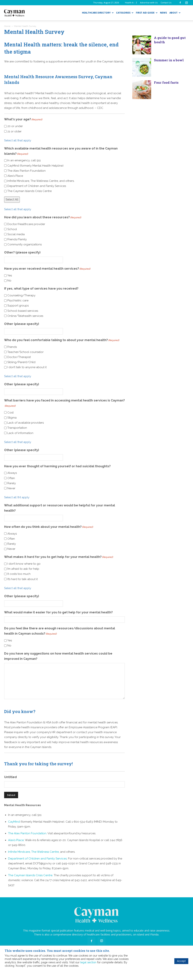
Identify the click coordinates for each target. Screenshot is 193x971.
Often (11, 478)
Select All (12, 199)
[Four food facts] (141, 89)
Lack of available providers (25, 422)
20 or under (15, 126)
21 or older (14, 131)
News (163, 12)
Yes (9, 275)
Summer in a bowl (169, 60)
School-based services (22, 311)
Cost (10, 412)
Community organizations (24, 244)
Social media (16, 234)
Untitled (10, 777)
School (12, 229)
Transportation (17, 427)
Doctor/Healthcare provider (26, 224)
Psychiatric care (17, 300)
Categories (123, 12)
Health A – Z (131, 2)
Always (12, 473)
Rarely (11, 483)
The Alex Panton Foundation (26, 170)
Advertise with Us (149, 2)
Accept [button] (181, 961)
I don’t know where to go (24, 563)
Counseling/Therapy (21, 295)
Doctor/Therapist (19, 357)
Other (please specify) (21, 324)
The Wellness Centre (45, 851)
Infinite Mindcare (19, 851)
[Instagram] (186, 2)
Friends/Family (17, 239)
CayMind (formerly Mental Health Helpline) (35, 165)
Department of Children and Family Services (36, 186)
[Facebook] (180, 2)
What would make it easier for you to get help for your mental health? (58, 612)
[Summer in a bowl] (141, 67)
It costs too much (19, 574)
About (173, 12)
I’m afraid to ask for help (23, 568)
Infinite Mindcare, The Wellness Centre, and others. (40, 181)
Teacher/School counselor (25, 352)
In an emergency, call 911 (24, 160)
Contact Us (166, 2)
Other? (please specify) (22, 252)
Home (7, 26)
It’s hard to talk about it (22, 579)
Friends (12, 347)
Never (11, 488)
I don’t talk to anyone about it (27, 367)
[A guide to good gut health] (141, 45)
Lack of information (20, 433)
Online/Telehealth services (25, 316)
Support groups (18, 305)
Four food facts (166, 82)
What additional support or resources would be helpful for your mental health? (59, 508)
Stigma (12, 417)
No (9, 280)
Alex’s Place (15, 176)
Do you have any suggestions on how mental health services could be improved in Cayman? (58, 656)
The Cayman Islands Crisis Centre (29, 191)
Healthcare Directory (96, 12)
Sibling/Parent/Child (21, 362)
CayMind (14, 821)
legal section (88, 962)
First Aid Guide (145, 12)
